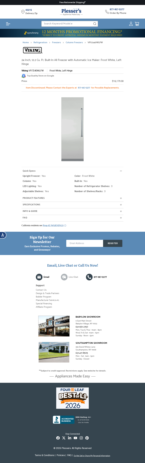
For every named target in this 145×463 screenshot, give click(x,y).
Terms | (45, 455)
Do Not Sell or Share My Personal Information (92, 455)
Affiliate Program (44, 307)
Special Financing (44, 304)
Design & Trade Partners (47, 293)
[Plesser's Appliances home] (71, 12)
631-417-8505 (82, 353)
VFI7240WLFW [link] (95, 42)
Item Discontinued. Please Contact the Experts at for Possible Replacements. (72, 88)
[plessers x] (64, 438)
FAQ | (70, 455)
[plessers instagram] (81, 438)
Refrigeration (40, 42)
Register (113, 243)
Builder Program (43, 297)
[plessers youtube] (75, 438)
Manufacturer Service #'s (47, 300)
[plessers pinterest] (87, 438)
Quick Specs (29, 171)
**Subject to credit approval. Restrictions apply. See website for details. (72, 371)
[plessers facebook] (58, 438)
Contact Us (41, 290)
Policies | (61, 455)
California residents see (43, 225)
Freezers (56, 42)
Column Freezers (74, 42)
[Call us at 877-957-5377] (89, 277)
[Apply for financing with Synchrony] (72, 33)
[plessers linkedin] (69, 438)
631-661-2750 (82, 327)
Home (26, 42)
